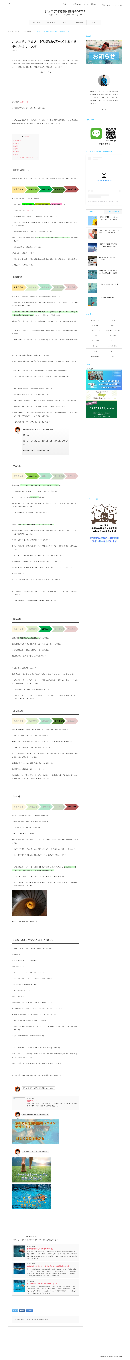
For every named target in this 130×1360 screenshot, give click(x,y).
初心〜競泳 (106, 5)
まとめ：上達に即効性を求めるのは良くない (25, 157)
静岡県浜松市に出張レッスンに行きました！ (109, 258)
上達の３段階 (24, 102)
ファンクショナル (95, 330)
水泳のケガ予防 (95, 341)
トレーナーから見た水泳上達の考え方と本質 (42, 1283)
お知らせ (113, 320)
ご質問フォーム (32, 1101)
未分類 (95, 335)
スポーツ (14, 32)
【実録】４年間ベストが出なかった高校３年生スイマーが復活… (109, 218)
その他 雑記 (95, 325)
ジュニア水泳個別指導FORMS (65, 11)
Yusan (22, 1319)
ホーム (65, 22)
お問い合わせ (51, 22)
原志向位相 (16, 143)
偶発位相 (15, 149)
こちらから (29, 210)
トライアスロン (117, 5)
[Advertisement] (45, 86)
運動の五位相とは (18, 140)
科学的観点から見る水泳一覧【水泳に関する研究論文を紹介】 (48, 1266)
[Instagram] (102, 108)
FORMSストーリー (95, 212)
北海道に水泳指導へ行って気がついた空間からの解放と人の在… (109, 245)
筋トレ (113, 351)
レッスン (93, 22)
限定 (113, 356)
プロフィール (37, 22)
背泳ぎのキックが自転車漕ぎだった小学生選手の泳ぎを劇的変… (109, 272)
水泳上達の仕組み (28, 32)
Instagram (9, 3)
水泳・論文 (95, 346)
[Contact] (105, 108)
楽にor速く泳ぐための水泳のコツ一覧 (40, 1249)
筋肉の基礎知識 (95, 356)
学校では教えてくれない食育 (113, 330)
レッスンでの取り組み (113, 212)
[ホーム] (8, 31)
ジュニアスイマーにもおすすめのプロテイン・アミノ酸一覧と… (109, 231)
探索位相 (15, 146)
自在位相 (15, 154)
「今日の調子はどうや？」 (107, 297)
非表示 (27, 136)
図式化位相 (16, 151)
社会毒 (95, 351)
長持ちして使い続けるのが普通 (108, 284)
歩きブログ (113, 335)
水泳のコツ (79, 22)
